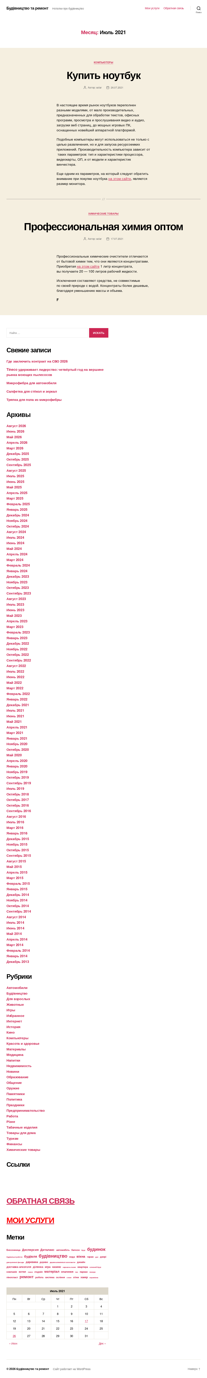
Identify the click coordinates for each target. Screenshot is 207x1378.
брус (83, 1250)
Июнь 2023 (15, 609)
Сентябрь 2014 (18, 911)
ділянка (38, 1267)
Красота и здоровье (22, 1043)
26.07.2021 (117, 87)
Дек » (102, 1343)
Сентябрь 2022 (18, 660)
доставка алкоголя (18, 1267)
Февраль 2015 (18, 883)
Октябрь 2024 (17, 526)
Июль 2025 (15, 475)
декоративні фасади (15, 1262)
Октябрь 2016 (17, 805)
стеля (69, 1277)
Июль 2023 (15, 604)
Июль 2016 (15, 821)
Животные (15, 1004)
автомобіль (63, 1249)
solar (99, 87)
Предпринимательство (25, 1110)
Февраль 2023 (18, 632)
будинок (96, 1249)
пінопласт (12, 1277)
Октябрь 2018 (17, 794)
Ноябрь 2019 (16, 771)
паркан (84, 1271)
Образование (17, 1076)
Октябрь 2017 (17, 799)
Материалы (16, 1049)
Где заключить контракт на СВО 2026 (37, 361)
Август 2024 (16, 531)
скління (60, 1277)
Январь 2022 (16, 699)
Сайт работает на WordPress (71, 1369)
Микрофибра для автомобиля (31, 382)
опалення (67, 1271)
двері (103, 1256)
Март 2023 (14, 626)
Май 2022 (14, 682)
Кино (10, 1032)
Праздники (15, 1104)
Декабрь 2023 (17, 576)
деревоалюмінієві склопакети (62, 1262)
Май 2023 (14, 615)
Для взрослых (18, 998)
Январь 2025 (16, 509)
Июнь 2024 (15, 542)
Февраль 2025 (18, 503)
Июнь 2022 (15, 676)
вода (72, 1256)
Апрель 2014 (16, 939)
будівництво (53, 1255)
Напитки (13, 1060)
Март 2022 (14, 687)
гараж (90, 1256)
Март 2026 (14, 448)
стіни (76, 1277)
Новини (12, 1071)
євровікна (93, 1277)
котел (22, 1271)
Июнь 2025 (15, 481)
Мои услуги (152, 8)
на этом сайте (119, 178)
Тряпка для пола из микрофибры (34, 399)
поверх (92, 1272)
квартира (82, 1266)
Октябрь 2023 (17, 587)
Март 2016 (14, 827)
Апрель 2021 (16, 727)
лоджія (38, 1271)
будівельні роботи (14, 1257)
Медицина (14, 1054)
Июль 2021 (15, 710)
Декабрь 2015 (17, 838)
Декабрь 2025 (17, 453)
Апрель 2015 (16, 872)
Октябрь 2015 (17, 849)
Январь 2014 (16, 955)
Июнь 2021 (15, 715)
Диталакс (47, 1249)
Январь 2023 (16, 637)
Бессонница (13, 1249)
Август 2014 (16, 916)
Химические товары (103, 213)
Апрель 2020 (16, 760)
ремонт (26, 1276)
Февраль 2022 (18, 693)
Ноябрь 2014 (16, 900)
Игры (10, 1009)
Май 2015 (14, 866)
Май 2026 (14, 436)
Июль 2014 (15, 922)
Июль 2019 (15, 788)
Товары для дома (21, 1132)
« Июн (13, 1343)
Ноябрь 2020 (16, 743)
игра (47, 1267)
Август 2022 (16, 665)
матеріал (51, 1271)
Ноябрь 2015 (16, 844)
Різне (10, 1121)
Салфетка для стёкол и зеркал (31, 391)
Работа (12, 1115)
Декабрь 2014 (17, 894)
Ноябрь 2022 (16, 648)
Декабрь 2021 (17, 704)
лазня (30, 1272)
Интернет (14, 1021)
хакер (84, 1277)
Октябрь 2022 (17, 654)
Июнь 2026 (15, 431)
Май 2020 (14, 754)
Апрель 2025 (16, 492)
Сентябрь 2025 (18, 464)
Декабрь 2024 (17, 515)
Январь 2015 (16, 888)
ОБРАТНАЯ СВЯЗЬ (40, 1200)
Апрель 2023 (16, 620)
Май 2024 (14, 548)
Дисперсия (30, 1249)
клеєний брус (95, 1267)
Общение (14, 1082)
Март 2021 (14, 732)
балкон (75, 1249)
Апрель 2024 (16, 553)
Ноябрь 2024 (16, 520)
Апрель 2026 (16, 442)
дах (96, 1257)
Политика (14, 1099)
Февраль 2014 (18, 950)
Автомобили (16, 987)
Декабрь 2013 (17, 961)
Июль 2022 (15, 671)
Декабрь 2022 (17, 643)
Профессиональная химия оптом (103, 226)
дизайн (81, 1262)
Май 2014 (14, 933)
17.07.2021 (117, 239)
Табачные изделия (21, 1127)
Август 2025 (16, 470)
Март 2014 (14, 944)
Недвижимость (19, 1065)
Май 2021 (14, 721)
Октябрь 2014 (17, 905)
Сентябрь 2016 (18, 810)
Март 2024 (14, 559)
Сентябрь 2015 (18, 855)
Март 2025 (14, 498)
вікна (80, 1256)
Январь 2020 (16, 766)
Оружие (12, 1088)
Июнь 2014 (15, 928)
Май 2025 (14, 487)
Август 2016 (16, 816)
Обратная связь (173, 8)
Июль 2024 (15, 537)
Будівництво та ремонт (27, 8)
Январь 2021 (16, 738)
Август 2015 (16, 861)
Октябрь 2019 (17, 777)
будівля (30, 1256)
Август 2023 (16, 598)
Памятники (15, 1093)
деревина (32, 1262)
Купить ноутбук (103, 74)
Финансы (14, 1143)
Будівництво (16, 993)
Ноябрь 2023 (16, 581)
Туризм (12, 1138)
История (13, 1026)
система (49, 1277)
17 (86, 1321)
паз (76, 1272)
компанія (11, 1271)
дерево (44, 1262)
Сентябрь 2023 (18, 593)
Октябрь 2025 (17, 459)
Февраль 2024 (18, 565)
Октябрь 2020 (17, 749)
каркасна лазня (69, 1267)
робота (39, 1277)
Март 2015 (14, 877)
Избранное (15, 1015)
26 (14, 1336)
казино (56, 1267)
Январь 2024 (16, 570)
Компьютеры (103, 62)
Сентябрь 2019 (18, 782)
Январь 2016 (16, 833)
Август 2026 (16, 425)
